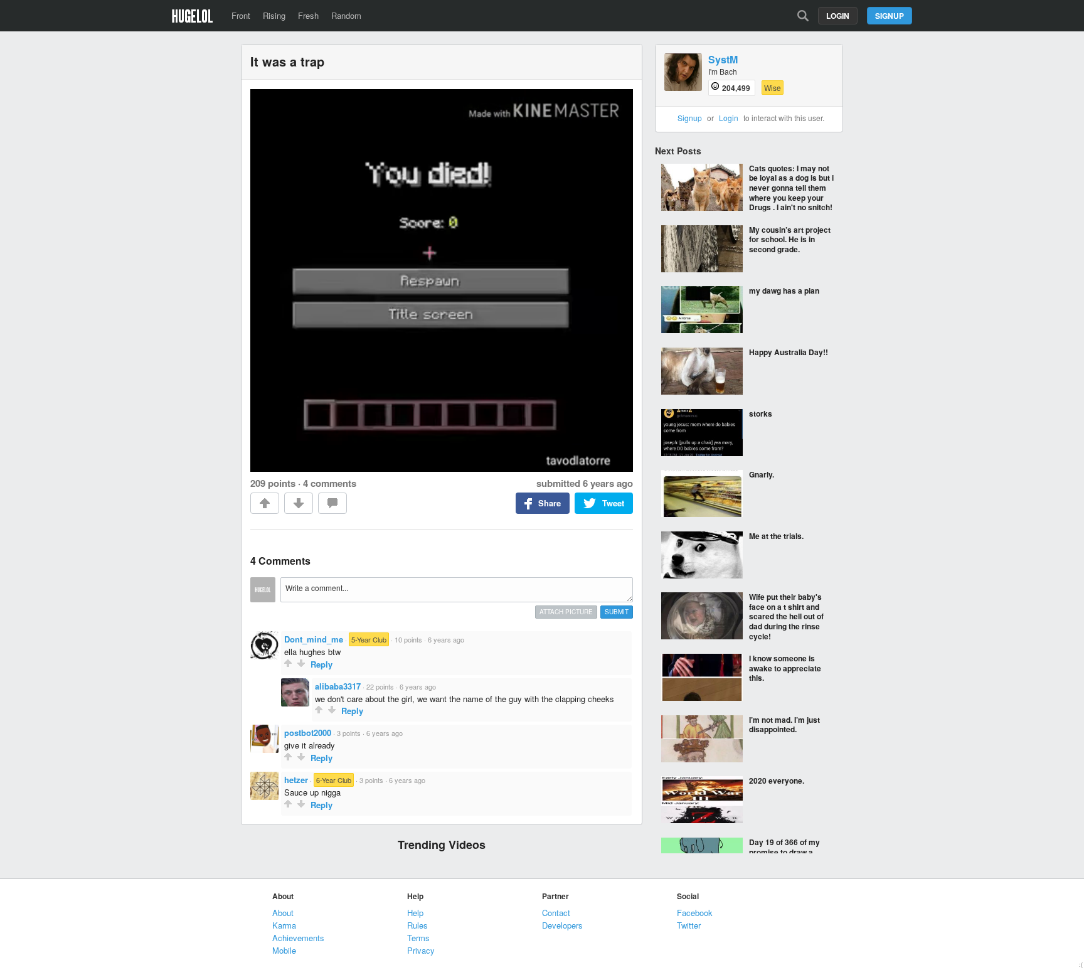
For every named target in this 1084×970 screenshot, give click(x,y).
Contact (556, 913)
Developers (562, 925)
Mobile (284, 950)
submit (617, 611)
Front (240, 15)
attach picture (566, 611)
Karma (284, 925)
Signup (889, 15)
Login (837, 15)
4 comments (329, 483)
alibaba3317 (338, 686)
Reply (321, 664)
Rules (417, 925)
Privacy (421, 950)
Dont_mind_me (313, 639)
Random (346, 15)
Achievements (298, 938)
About (283, 913)
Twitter (689, 925)
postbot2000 (307, 732)
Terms (418, 938)
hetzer (296, 780)
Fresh (308, 15)
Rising (274, 15)
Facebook (695, 913)
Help (415, 913)
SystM (723, 60)
